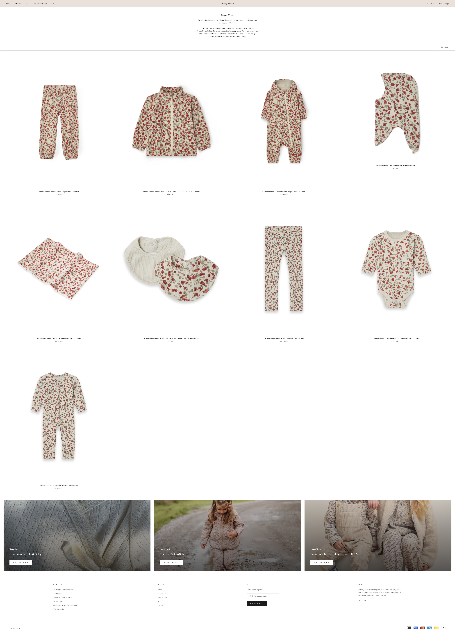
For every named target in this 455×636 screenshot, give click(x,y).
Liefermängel (57, 593)
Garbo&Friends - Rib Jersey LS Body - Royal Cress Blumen (396, 338)
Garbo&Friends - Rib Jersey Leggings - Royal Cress (284, 338)
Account (425, 4)
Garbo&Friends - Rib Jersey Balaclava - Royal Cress (396, 165)
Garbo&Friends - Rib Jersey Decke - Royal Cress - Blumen (58, 338)
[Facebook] (359, 600)
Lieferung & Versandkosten (63, 590)
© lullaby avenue (14, 628)
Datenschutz (162, 597)
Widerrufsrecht (58, 609)
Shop (27, 4)
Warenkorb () (444, 4)
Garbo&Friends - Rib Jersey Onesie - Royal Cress (59, 485)
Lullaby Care (57, 601)
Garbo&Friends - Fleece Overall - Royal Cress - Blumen (283, 192)
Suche (433, 4)
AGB (159, 601)
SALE (54, 4)
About (8, 4)
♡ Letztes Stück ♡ (40, 4)
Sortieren (444, 47)
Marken (18, 4)
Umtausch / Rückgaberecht (62, 597)
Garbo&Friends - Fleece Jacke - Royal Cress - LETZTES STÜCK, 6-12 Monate (171, 192)
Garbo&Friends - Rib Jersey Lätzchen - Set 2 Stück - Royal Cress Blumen (171, 338)
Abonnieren (256, 604)
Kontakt (160, 605)
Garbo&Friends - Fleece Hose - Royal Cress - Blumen (58, 192)
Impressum (162, 593)
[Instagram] (365, 600)
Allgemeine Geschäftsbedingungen (65, 605)
